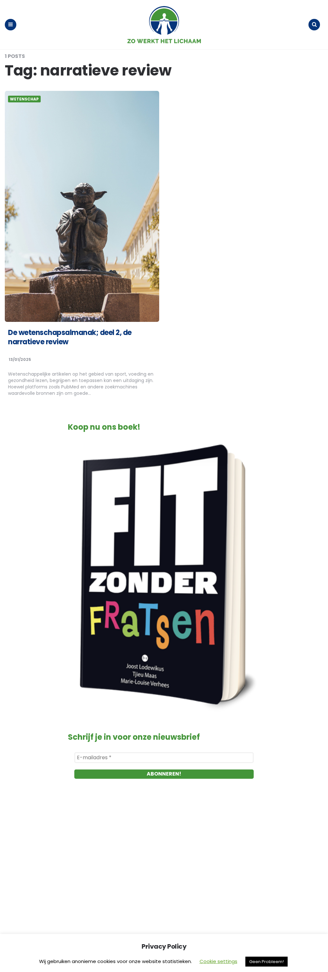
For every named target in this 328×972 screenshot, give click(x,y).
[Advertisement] (164, 859)
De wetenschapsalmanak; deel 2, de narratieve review (70, 337)
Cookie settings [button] (218, 961)
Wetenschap (24, 99)
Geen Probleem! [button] (266, 962)
